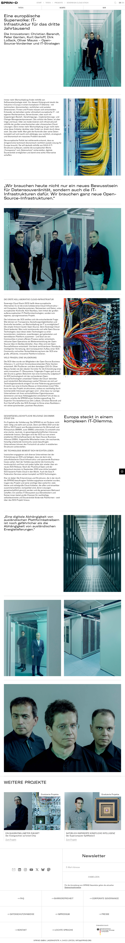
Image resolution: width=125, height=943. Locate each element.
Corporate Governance (105, 898)
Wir (104, 8)
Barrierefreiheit (63, 898)
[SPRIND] (19, 3)
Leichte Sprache (64, 930)
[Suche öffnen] (115, 2)
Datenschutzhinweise (73, 887)
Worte (62, 8)
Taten (20, 8)
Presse (105, 914)
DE (120, 3)
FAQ (22, 898)
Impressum (64, 914)
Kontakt (22, 930)
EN (123, 3)
